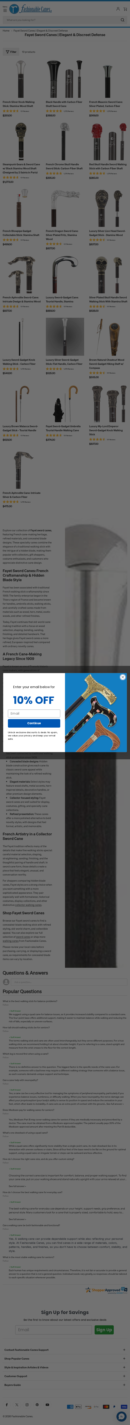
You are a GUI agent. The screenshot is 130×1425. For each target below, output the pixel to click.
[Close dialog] (123, 677)
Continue (34, 723)
